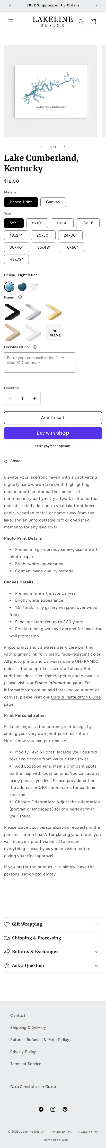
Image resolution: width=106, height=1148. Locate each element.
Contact (17, 1015)
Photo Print (21, 202)
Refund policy (60, 1132)
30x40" (16, 247)
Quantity (11, 388)
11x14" (62, 223)
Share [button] (15, 461)
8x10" (37, 223)
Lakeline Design (32, 1132)
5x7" (14, 223)
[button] (11, 21)
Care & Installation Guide (76, 697)
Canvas (53, 202)
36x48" (44, 247)
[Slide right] (64, 147)
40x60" (71, 247)
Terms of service (55, 1140)
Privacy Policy (23, 1051)
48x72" (16, 259)
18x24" (16, 235)
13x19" (88, 223)
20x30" (43, 235)
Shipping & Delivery (28, 1027)
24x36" (70, 235)
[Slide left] (41, 147)
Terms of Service (25, 1063)
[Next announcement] (96, 5)
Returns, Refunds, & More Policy (39, 1039)
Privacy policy (87, 1132)
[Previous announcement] (9, 5)
